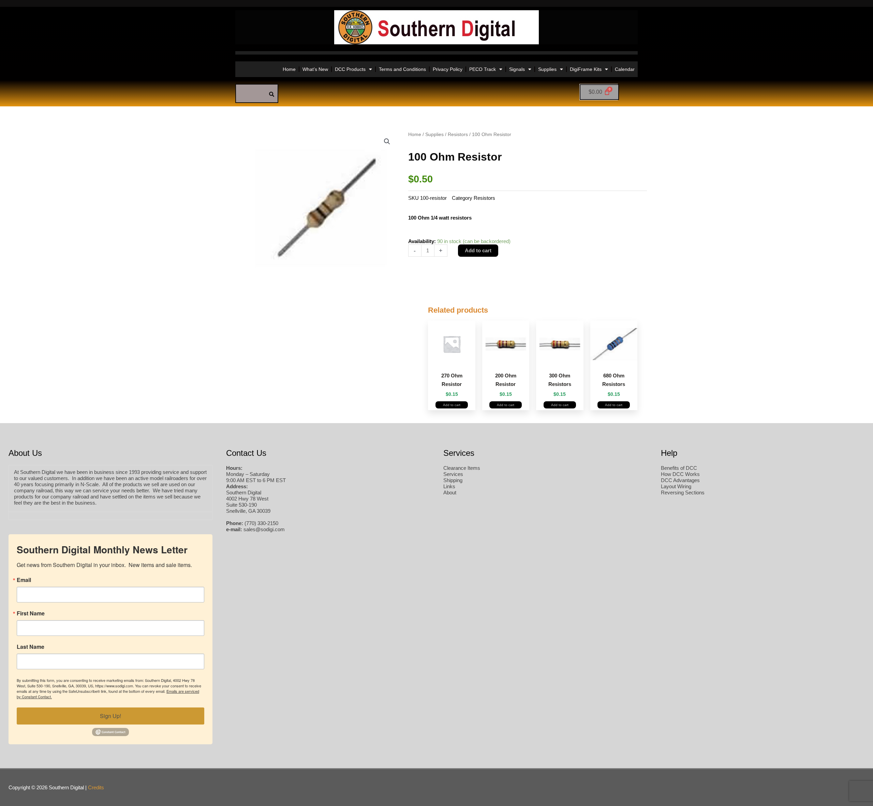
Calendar (625, 69)
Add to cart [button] (451, 405)
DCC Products (350, 69)
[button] (387, 141)
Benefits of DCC (679, 468)
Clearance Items (461, 468)
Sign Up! (110, 716)
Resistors (458, 134)
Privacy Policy (447, 69)
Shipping (452, 480)
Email (24, 580)
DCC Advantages (680, 480)
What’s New (315, 69)
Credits (96, 787)
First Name (31, 613)
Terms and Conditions (402, 69)
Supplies (547, 69)
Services (453, 474)
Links (449, 486)
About (449, 492)
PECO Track (482, 69)
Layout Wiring (676, 486)
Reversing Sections (683, 492)
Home (289, 69)
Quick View (451, 360)
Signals (517, 69)
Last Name (30, 647)
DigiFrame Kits (586, 69)
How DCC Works (680, 474)
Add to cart (478, 250)
